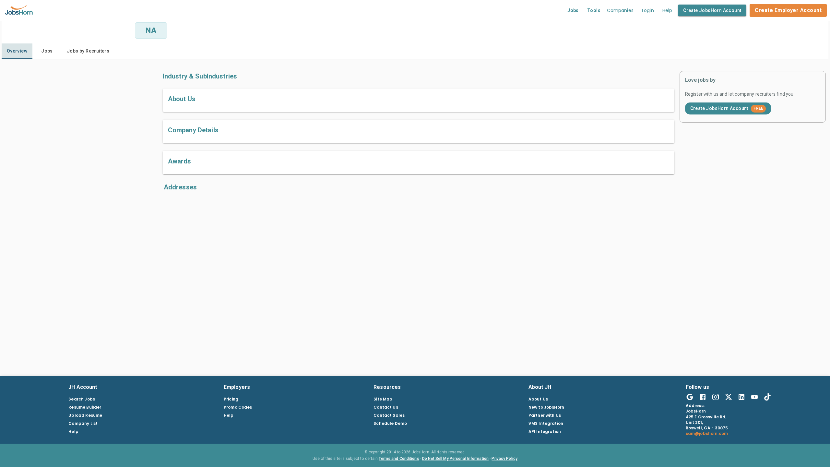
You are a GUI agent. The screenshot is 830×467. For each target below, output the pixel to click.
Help (667, 10)
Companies (620, 10)
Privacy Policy (504, 458)
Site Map (383, 399)
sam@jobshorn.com (707, 433)
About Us (538, 399)
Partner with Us (544, 415)
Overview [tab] (17, 51)
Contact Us (386, 407)
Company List (83, 423)
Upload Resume (85, 415)
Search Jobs (81, 399)
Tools (593, 10)
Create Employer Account (788, 10)
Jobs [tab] (47, 51)
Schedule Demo (390, 423)
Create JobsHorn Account (712, 10)
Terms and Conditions (399, 458)
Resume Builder (84, 407)
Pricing (231, 399)
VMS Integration (545, 423)
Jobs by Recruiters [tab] (88, 51)
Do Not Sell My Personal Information (455, 458)
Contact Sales (389, 415)
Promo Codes (238, 407)
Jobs (573, 10)
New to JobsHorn (546, 407)
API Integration (544, 431)
